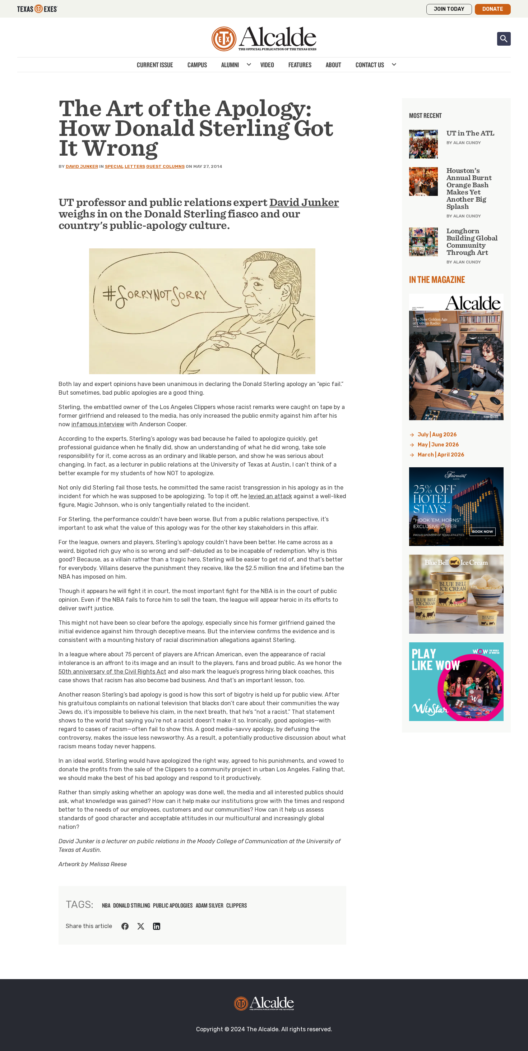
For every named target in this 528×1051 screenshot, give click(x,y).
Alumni (230, 64)
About (333, 64)
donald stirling (131, 905)
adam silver (209, 905)
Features (299, 64)
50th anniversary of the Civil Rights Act (112, 671)
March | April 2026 (441, 455)
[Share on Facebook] (125, 926)
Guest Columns (165, 166)
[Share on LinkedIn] (156, 926)
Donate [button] (492, 9)
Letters (135, 166)
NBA (106, 905)
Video (267, 64)
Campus (197, 64)
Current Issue (155, 64)
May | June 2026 (438, 445)
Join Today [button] (449, 9)
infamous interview (97, 424)
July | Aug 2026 (437, 435)
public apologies (173, 905)
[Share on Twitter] (140, 926)
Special (114, 166)
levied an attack (270, 496)
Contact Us (370, 64)
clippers (236, 905)
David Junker (82, 166)
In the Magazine (437, 279)
